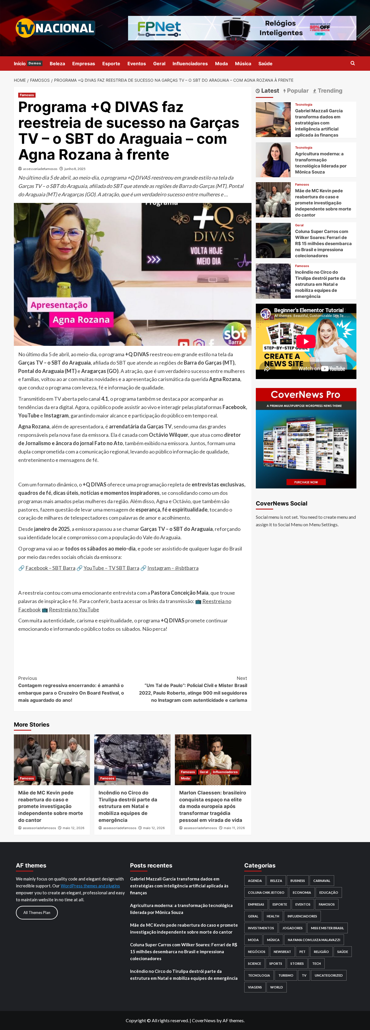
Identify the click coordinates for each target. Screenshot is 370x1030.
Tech (316, 963)
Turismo (285, 975)
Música (243, 63)
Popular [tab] (297, 90)
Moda (221, 63)
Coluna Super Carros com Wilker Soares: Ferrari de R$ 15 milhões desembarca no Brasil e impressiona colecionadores (323, 243)
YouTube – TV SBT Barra (111, 568)
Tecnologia (303, 104)
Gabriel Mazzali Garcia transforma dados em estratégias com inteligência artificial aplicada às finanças (319, 123)
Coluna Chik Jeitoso (266, 892)
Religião (321, 952)
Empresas (83, 63)
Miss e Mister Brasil (327, 928)
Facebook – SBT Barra (50, 568)
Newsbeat (282, 952)
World (276, 987)
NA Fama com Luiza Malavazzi (314, 940)
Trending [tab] (329, 90)
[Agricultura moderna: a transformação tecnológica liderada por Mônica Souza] (273, 159)
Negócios (256, 952)
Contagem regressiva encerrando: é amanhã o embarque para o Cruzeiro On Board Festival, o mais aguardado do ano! (71, 689)
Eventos (136, 63)
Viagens (255, 987)
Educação (328, 892)
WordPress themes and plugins (90, 885)
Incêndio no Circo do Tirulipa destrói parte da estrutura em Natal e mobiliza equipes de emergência (128, 806)
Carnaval (321, 880)
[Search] (352, 63)
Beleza (57, 63)
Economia (302, 892)
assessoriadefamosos (40, 169)
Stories (297, 963)
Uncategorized (329, 975)
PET (302, 952)
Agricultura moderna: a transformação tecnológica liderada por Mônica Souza (181, 909)
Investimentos (261, 928)
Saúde (265, 63)
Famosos (27, 95)
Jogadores (292, 928)
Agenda (255, 880)
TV (304, 975)
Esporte (111, 63)
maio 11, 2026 (234, 828)
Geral (159, 63)
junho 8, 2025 (75, 169)
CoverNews (204, 1020)
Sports (275, 963)
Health (273, 916)
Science (254, 963)
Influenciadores (190, 63)
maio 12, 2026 (73, 828)
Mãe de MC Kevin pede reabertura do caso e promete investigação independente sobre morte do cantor (50, 806)
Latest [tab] (269, 90)
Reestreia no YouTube (74, 609)
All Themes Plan (36, 912)
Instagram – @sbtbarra (173, 568)
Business (298, 880)
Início (27, 63)
